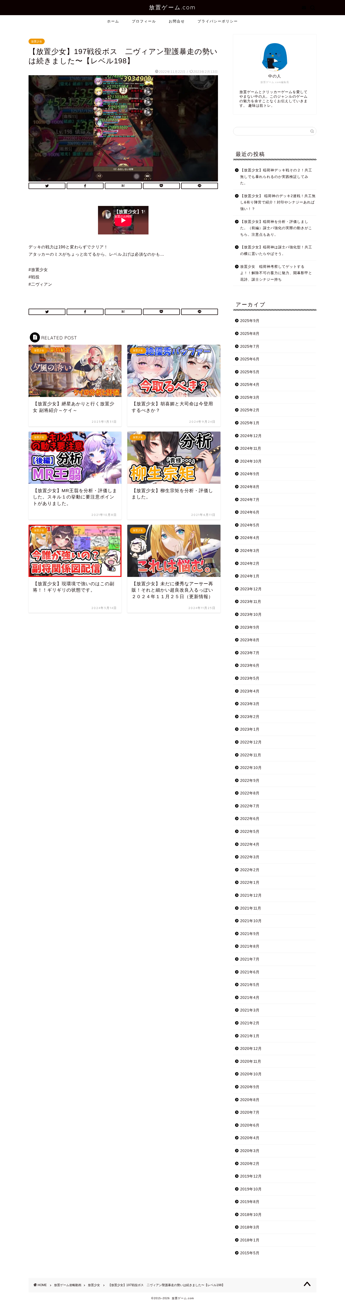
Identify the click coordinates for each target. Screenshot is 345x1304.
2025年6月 (250, 359)
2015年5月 (250, 1253)
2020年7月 (250, 1112)
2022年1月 (250, 882)
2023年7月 (250, 653)
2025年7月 (250, 346)
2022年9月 (250, 780)
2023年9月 (250, 627)
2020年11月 (250, 1061)
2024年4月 (250, 538)
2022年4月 (250, 844)
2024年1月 (250, 576)
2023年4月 (250, 691)
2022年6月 (250, 818)
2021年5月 (250, 984)
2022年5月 (250, 831)
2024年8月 (250, 487)
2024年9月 (250, 474)
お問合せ (177, 21)
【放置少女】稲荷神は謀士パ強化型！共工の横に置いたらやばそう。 (276, 250)
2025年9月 (250, 320)
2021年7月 (250, 959)
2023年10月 (251, 614)
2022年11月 (250, 755)
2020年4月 (250, 1138)
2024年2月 (250, 563)
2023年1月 (250, 729)
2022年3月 (250, 857)
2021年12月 (251, 895)
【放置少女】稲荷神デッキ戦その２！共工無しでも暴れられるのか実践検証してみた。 (276, 176)
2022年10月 (251, 767)
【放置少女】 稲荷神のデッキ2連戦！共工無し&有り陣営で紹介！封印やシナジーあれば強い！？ (278, 202)
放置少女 (36, 41)
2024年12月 (251, 436)
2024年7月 (250, 499)
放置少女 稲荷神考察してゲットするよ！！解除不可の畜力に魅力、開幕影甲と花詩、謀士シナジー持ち (276, 273)
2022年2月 (250, 870)
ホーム (113, 21)
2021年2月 (250, 1023)
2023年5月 (250, 678)
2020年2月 (250, 1163)
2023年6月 (250, 665)
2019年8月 (250, 1202)
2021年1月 (250, 1036)
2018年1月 (250, 1240)
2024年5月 (250, 525)
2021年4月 (250, 997)
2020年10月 (251, 1074)
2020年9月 (250, 1087)
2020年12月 (251, 1048)
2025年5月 (250, 372)
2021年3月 (250, 1010)
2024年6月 (250, 512)
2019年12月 (251, 1176)
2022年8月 (250, 793)
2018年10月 (251, 1214)
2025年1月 (250, 423)
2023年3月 (250, 704)
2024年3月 (250, 550)
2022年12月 (251, 742)
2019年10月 (251, 1189)
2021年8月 (250, 946)
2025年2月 (250, 410)
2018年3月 (250, 1227)
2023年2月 (250, 716)
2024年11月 (250, 448)
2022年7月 (250, 806)
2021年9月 (250, 934)
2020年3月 (250, 1151)
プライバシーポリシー (218, 21)
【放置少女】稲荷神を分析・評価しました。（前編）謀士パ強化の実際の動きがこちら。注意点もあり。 (276, 228)
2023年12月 (251, 589)
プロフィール (144, 21)
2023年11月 (250, 601)
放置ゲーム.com (172, 7)
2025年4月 (250, 384)
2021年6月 (250, 972)
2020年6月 (250, 1125)
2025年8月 (250, 333)
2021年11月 (250, 908)
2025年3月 (250, 397)
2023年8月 (250, 640)
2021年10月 (251, 921)
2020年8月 (250, 1100)
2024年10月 (251, 461)
